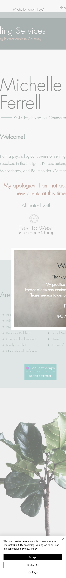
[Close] (61, 541)
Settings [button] (33, 572)
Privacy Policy (29, 548)
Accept (32, 557)
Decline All (33, 565)
